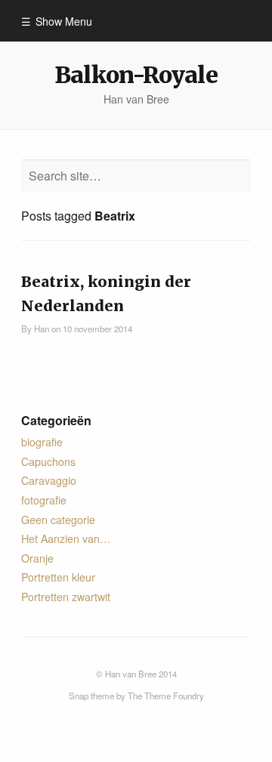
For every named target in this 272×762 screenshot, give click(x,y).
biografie (42, 441)
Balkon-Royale (135, 74)
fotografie (43, 499)
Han (41, 328)
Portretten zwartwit (65, 596)
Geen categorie (58, 519)
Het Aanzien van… (65, 538)
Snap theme (91, 696)
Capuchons (48, 461)
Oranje (37, 558)
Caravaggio (48, 480)
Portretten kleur (58, 577)
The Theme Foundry (166, 696)
